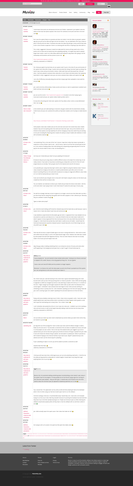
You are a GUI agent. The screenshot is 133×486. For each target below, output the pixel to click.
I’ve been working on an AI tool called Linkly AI (100, 31)
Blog (89, 12)
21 (52, 433)
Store (70, 12)
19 (49, 433)
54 (39, 435)
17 (46, 433)
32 (69, 433)
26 (60, 433)
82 (83, 435)
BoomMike (102, 74)
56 (42, 435)
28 (63, 433)
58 (45, 435)
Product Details (63, 12)
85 (23, 437)
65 (56, 435)
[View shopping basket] (109, 6)
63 (53, 435)
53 (37, 435)
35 (74, 433)
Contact (25, 462)
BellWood (102, 28)
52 (36, 435)
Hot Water (95, 89)
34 (72, 433)
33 (71, 433)
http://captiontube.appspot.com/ (54, 95)
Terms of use (56, 462)
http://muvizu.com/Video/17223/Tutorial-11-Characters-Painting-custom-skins (54, 121)
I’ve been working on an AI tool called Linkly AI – (100, 47)
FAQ (49, 20)
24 (57, 433)
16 (45, 433)
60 (48, 435)
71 (66, 435)
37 (77, 433)
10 (35, 433)
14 (41, 433)
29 (65, 433)
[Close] (91, 0)
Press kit (40, 460)
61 (50, 435)
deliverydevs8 (100, 104)
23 (55, 433)
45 (25, 435)
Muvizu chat (97, 99)
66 (58, 435)
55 (41, 435)
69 (63, 435)
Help (93, 12)
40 (82, 433)
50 (33, 435)
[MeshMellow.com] (36, 473)
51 (34, 435)
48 (30, 435)
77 (75, 435)
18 (48, 433)
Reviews (40, 464)
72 (67, 435)
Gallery (75, 12)
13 (40, 433)
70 (64, 435)
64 (55, 435)
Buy (99, 12)
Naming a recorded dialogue (100, 61)
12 (38, 433)
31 (68, 433)
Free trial (106, 12)
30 (66, 433)
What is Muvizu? (53, 12)
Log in (81, 4)
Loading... (27, 449)
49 (31, 435)
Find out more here (86, 0)
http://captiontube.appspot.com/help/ (43, 59)
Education (25, 464)
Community (82, 12)
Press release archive (43, 462)
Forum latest (97, 20)
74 (70, 435)
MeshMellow (26, 460)
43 (86, 433)
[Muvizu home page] (28, 11)
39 (80, 433)
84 (86, 435)
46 (26, 435)
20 (51, 433)
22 (54, 433)
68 (61, 435)
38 (79, 433)
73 (69, 435)
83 (85, 435)
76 (74, 435)
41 (83, 433)
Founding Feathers (97, 76)
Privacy (54, 460)
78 (77, 435)
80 (80, 435)
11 (37, 433)
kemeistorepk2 (101, 116)
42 (85, 433)
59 (47, 435)
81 (81, 435)
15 (43, 433)
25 (58, 433)
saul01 (101, 59)
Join (90, 4)
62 (52, 435)
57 (44, 435)
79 (78, 435)
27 (61, 433)
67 (59, 435)
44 (23, 435)
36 (75, 433)
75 (72, 435)
